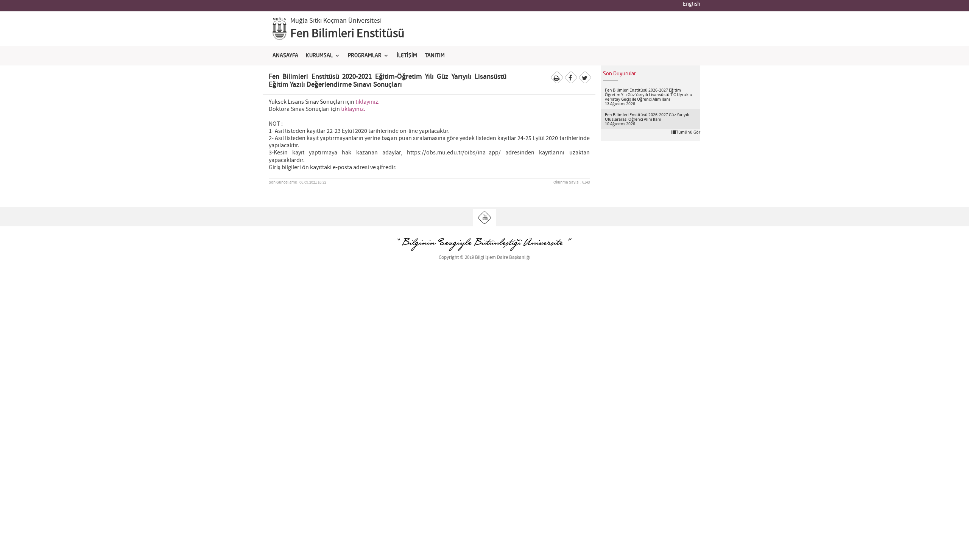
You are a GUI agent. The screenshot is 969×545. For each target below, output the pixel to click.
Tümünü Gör (688, 132)
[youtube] (485, 218)
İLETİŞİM (407, 55)
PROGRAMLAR (365, 55)
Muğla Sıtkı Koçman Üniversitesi (336, 20)
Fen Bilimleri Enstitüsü (347, 34)
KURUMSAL (319, 55)
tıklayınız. (367, 102)
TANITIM (435, 55)
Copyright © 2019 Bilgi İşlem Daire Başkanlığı (484, 257)
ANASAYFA (285, 55)
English (691, 4)
